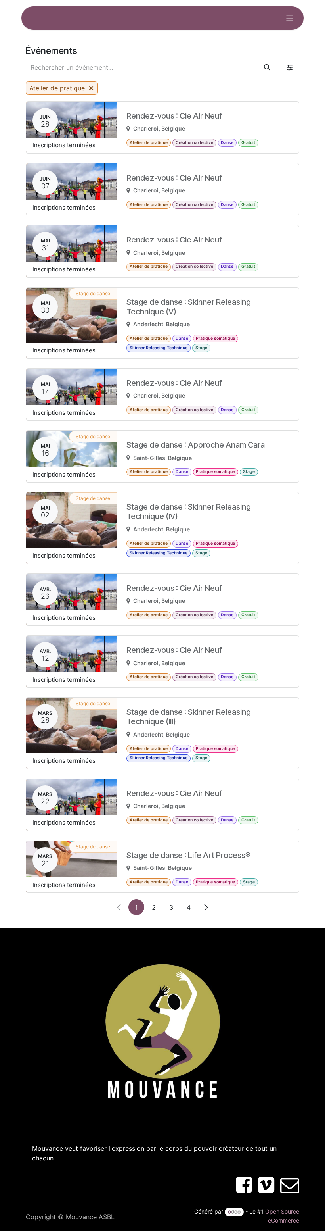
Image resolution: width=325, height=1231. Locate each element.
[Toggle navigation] (290, 18)
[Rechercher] (267, 67)
